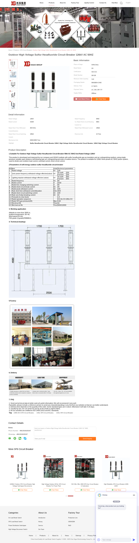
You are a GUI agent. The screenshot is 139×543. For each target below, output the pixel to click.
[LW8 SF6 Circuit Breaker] (53, 468)
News (67, 535)
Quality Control (89, 3)
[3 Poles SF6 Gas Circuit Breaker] (22, 468)
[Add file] (98, 540)
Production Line (72, 518)
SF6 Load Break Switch (15, 521)
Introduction (41, 518)
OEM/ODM (71, 521)
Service (40, 525)
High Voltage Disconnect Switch (17, 529)
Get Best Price (83, 99)
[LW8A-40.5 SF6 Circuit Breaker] (85, 468)
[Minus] (134, 495)
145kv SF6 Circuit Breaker (45, 413)
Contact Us (102, 3)
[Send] (134, 540)
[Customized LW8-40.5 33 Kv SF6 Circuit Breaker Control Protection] (116, 468)
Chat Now (115, 3)
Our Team (41, 529)
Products (51, 3)
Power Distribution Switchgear (17, 525)
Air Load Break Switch (15, 518)
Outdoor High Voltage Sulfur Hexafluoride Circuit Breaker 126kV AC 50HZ (54, 50)
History (40, 521)
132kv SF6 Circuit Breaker (64, 413)
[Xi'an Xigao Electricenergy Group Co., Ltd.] (18, 3)
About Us (63, 3)
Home (41, 3)
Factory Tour (75, 3)
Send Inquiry (87, 438)
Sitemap (78, 535)
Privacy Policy (92, 535)
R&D (69, 525)
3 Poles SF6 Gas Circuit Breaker (22, 484)
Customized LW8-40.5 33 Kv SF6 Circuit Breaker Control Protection (116, 485)
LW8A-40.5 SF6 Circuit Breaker (24, 413)
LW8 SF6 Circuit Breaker (53, 484)
